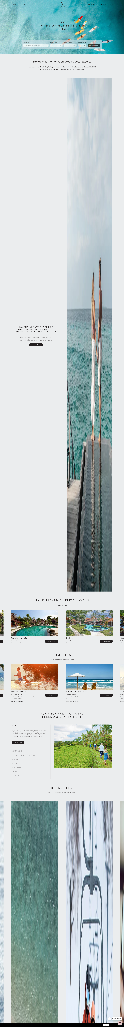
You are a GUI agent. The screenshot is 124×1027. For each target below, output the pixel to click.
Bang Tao (13, 640)
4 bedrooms (70, 643)
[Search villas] (110, 4)
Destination (26, 42)
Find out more (51, 687)
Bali (15, 726)
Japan (16, 772)
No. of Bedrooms (82, 42)
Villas (14, 4)
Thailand (21, 640)
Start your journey (18, 742)
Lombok (17, 751)
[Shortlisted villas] (112, 4)
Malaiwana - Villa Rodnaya (77, 638)
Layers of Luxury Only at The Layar (25, 684)
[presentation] (2, 622)
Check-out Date (68, 42)
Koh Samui (19, 763)
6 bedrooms (15, 643)
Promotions (91, 4)
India (16, 776)
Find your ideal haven (93, 45)
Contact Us (103, 4)
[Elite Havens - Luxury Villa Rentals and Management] (62, 7)
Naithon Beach (69, 640)
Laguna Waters (17, 638)
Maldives (18, 767)
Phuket (17, 640)
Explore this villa (51, 641)
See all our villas (62, 605)
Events (23, 4)
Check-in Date (53, 42)
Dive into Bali (71, 684)
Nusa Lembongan (24, 755)
